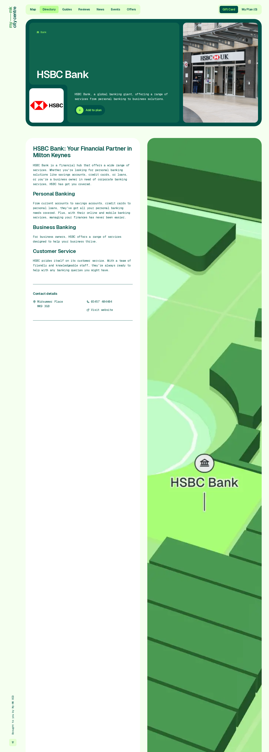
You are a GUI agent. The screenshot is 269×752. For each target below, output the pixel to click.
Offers (131, 9)
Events (115, 9)
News (100, 9)
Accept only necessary (230, 725)
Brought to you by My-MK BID (12, 714)
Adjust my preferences (230, 737)
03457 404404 (101, 301)
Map (33, 9)
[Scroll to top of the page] (12, 742)
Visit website (102, 310)
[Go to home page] (13, 17)
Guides (67, 9)
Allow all (230, 714)
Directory (49, 9)
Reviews (84, 9)
